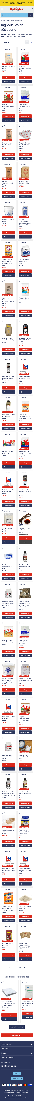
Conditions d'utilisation (22, 1092)
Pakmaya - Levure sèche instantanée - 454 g (8, 756)
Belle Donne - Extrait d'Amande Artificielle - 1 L (25, 378)
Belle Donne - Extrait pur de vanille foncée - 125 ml (25, 870)
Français (16, 1073)
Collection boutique (17, 1027)
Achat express (9, 77)
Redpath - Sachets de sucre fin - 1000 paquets (24, 144)
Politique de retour (9, 1092)
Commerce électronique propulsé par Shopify (17, 1097)
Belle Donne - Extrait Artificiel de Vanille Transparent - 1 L (8, 378)
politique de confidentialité (17, 1094)
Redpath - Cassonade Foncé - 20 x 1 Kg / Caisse (25, 718)
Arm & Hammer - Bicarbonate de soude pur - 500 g (7, 908)
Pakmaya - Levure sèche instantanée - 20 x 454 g (8, 603)
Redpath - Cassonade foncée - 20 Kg (8, 183)
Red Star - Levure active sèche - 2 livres (24, 261)
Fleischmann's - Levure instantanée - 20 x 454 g (25, 641)
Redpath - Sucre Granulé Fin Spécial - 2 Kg (25, 68)
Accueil (3, 20)
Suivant (21, 967)
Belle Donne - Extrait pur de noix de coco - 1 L (25, 491)
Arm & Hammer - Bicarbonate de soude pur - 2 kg (7, 261)
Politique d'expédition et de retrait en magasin (16, 1090)
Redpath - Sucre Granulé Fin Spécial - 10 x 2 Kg (25, 453)
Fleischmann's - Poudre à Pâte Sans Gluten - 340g (25, 831)
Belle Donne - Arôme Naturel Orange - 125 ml (25, 793)
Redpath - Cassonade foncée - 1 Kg (8, 106)
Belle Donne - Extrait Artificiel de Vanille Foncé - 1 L (25, 339)
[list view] (31, 42)
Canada (16, 1078)
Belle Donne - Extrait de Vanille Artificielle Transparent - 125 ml (8, 793)
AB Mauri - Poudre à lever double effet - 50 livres (25, 680)
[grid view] (27, 42)
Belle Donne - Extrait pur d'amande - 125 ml (25, 566)
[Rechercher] (30, 15)
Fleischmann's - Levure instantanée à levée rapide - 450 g (25, 416)
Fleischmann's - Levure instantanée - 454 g (25, 106)
